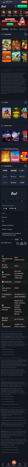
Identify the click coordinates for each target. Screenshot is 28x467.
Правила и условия (7, 229)
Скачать (24, 2)
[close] (1, 2)
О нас (3, 213)
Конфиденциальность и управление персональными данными (11, 234)
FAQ (3, 221)
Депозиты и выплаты (7, 225)
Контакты (4, 217)
